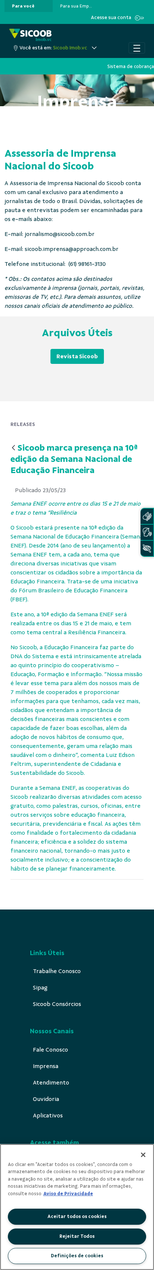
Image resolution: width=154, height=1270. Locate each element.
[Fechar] (143, 1155)
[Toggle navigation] (137, 47)
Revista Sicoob (77, 356)
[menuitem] (23, 6)
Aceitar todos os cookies (77, 1216)
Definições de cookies (77, 1255)
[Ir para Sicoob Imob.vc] (30, 35)
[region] (77, 1207)
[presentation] (28, 6)
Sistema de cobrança (130, 66)
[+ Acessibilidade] (147, 548)
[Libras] (147, 516)
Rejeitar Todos (77, 1236)
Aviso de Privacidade (68, 1193)
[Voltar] (13, 448)
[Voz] (147, 532)
